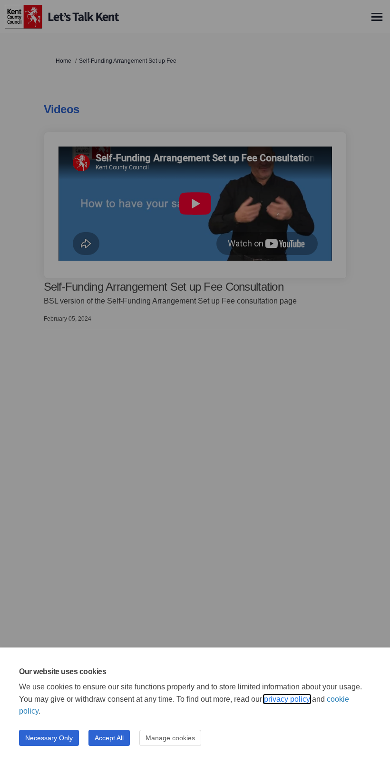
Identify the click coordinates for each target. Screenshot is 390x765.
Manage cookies (170, 738)
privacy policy (287, 699)
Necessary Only (49, 738)
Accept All (109, 738)
